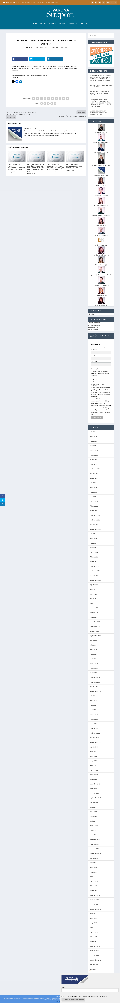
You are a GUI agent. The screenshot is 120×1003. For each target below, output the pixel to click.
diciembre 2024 (95, 515)
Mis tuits (91, 314)
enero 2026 (93, 460)
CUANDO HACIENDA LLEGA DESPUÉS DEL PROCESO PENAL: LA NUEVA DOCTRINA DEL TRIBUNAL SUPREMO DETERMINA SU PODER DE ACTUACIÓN (100, 103)
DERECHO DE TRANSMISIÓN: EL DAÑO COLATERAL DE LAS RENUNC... (37, 2)
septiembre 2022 (95, 636)
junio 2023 (93, 594)
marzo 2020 (94, 770)
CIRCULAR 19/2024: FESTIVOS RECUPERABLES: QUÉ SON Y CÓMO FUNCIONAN (16, 167)
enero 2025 (93, 511)
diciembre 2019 (95, 784)
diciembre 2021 (95, 677)
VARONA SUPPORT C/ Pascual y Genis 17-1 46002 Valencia (95, 325)
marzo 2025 (94, 501)
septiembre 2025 (95, 478)
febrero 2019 (94, 830)
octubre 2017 (94, 904)
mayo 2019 (93, 816)
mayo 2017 (93, 923)
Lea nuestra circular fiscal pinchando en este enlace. (29, 75)
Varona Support (38, 47)
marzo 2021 (94, 714)
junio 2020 (93, 756)
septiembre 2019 (95, 798)
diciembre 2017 (95, 895)
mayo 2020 (93, 761)
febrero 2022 (94, 668)
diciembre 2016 (95, 946)
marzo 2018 (94, 881)
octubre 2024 (94, 524)
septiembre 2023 (95, 580)
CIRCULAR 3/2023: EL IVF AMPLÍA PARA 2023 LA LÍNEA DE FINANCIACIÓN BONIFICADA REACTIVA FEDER (35, 168)
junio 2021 (93, 701)
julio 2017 (93, 914)
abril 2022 (93, 659)
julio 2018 (93, 863)
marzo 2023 (94, 608)
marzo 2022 (94, 663)
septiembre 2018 (95, 853)
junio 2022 (93, 649)
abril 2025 (93, 497)
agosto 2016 (94, 965)
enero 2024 (93, 561)
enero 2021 (93, 724)
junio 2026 (93, 436)
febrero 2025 (94, 506)
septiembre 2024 (95, 529)
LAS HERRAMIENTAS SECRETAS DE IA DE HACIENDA (101, 86)
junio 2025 (93, 487)
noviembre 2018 (95, 844)
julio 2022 (93, 645)
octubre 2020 (94, 738)
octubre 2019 (94, 793)
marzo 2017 (94, 932)
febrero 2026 (94, 455)
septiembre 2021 (95, 691)
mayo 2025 (93, 492)
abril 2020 (93, 765)
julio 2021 (93, 696)
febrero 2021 (94, 719)
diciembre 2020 (95, 728)
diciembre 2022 (95, 622)
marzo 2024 (94, 552)
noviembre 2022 (95, 626)
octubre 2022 (94, 631)
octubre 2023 (94, 575)
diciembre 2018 (95, 839)
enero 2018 (93, 890)
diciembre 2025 (95, 464)
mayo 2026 (93, 441)
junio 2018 (93, 867)
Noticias (43, 23)
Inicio (35, 23)
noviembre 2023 (95, 571)
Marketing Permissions (97, 369)
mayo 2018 (93, 872)
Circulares (62, 23)
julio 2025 (93, 483)
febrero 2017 (94, 937)
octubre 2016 (94, 955)
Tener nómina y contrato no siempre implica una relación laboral (99, 93)
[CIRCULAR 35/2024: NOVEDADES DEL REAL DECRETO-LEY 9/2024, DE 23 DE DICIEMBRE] (55, 156)
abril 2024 (93, 548)
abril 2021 (93, 710)
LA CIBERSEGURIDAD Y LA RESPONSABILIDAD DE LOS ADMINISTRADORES (98, 112)
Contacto (83, 23)
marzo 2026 (94, 450)
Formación (73, 23)
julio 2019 (93, 807)
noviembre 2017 (95, 900)
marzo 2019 (94, 826)
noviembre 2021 (95, 682)
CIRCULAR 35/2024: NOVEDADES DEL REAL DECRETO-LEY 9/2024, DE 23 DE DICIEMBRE (55, 167)
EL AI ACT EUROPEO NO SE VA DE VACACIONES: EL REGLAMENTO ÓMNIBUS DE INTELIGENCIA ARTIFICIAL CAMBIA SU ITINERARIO (101, 77)
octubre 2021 (94, 687)
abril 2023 (93, 603)
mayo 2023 (93, 599)
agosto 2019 (94, 802)
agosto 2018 (94, 858)
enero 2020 (93, 779)
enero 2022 (93, 673)
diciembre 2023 (95, 566)
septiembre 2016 (95, 960)
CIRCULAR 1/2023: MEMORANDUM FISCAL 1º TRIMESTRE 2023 (75, 166)
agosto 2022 (94, 640)
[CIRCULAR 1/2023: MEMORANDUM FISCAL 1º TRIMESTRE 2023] (75, 156)
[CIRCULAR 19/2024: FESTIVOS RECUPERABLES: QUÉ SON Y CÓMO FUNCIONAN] (17, 156)
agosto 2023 (94, 585)
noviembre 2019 (95, 788)
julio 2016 (93, 969)
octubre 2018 (94, 849)
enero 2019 (93, 835)
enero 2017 (93, 941)
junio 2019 (93, 812)
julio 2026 (93, 432)
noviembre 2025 (95, 469)
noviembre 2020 (95, 733)
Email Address (95, 350)
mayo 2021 (93, 705)
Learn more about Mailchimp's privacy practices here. (100, 412)
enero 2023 (93, 617)
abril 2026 (93, 446)
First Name (94, 356)
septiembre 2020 (95, 742)
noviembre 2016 (95, 951)
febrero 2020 (94, 775)
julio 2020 (93, 751)
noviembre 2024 (95, 520)
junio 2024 (93, 538)
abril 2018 (93, 876)
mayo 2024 (93, 543)
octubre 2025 (94, 474)
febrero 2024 (94, 557)
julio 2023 (93, 589)
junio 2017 (93, 918)
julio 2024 (93, 534)
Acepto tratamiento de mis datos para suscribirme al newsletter (85, 996)
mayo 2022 (93, 654)
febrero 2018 (94, 886)
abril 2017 (93, 927)
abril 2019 (93, 821)
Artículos (52, 23)
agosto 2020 (94, 747)
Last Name (94, 361)
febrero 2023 (94, 612)
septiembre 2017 (95, 909)
